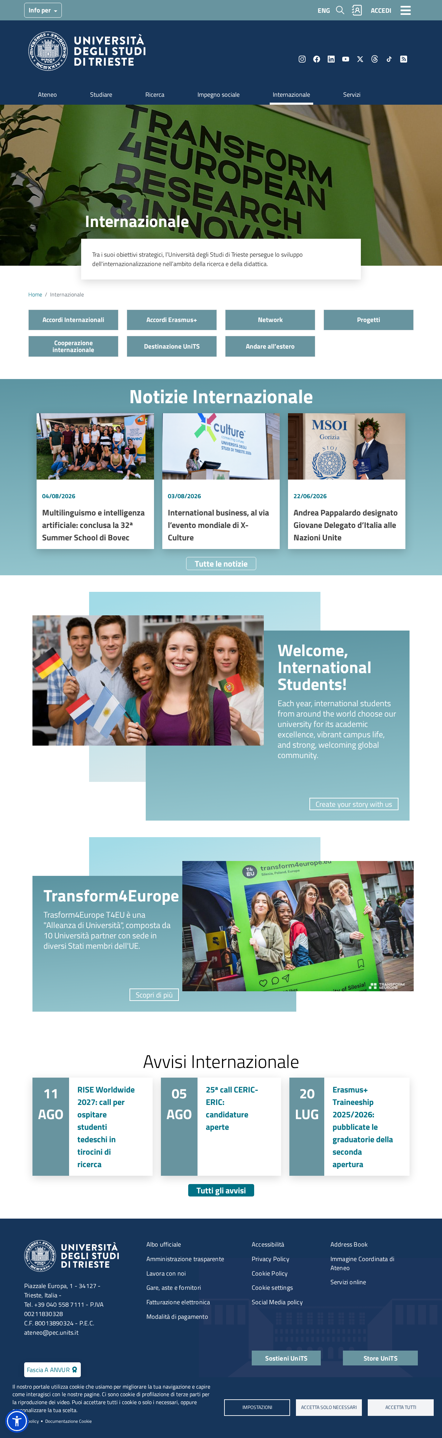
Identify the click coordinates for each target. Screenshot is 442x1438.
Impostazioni (257, 1407)
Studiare (101, 94)
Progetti (368, 319)
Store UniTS (380, 1358)
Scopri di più (154, 994)
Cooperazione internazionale (73, 346)
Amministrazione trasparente (185, 1259)
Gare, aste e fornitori (173, 1287)
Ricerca (154, 94)
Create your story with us (354, 804)
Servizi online (348, 1282)
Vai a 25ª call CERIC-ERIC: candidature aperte (221, 1127)
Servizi (352, 94)
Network (270, 319)
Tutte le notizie (221, 563)
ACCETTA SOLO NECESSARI (329, 1407)
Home (35, 294)
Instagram (302, 59)
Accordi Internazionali (73, 319)
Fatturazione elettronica (178, 1302)
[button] (17, 1421)
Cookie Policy (270, 1273)
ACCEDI (381, 10)
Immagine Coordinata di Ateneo (362, 1263)
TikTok (389, 59)
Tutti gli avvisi (221, 1190)
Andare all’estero (270, 346)
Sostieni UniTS (286, 1358)
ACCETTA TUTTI (400, 1407)
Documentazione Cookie (68, 1421)
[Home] (86, 53)
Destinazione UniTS (172, 346)
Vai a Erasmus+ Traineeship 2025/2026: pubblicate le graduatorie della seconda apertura (349, 1127)
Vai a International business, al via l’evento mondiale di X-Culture (221, 481)
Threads (374, 59)
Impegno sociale (219, 94)
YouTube (345, 59)
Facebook (316, 59)
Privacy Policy (270, 1259)
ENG (324, 10)
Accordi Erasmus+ (171, 319)
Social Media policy (277, 1302)
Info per (40, 10)
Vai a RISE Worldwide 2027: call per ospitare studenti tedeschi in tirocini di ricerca (92, 1127)
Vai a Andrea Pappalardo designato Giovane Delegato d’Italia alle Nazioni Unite (346, 481)
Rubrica (357, 10)
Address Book (349, 1244)
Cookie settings (272, 1287)
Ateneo (47, 94)
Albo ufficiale (163, 1244)
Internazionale (291, 94)
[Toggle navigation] (405, 10)
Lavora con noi (166, 1273)
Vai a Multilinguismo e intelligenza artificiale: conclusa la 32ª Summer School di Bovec (95, 481)
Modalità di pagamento (177, 1316)
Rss (403, 59)
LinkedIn (331, 59)
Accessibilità (268, 1244)
